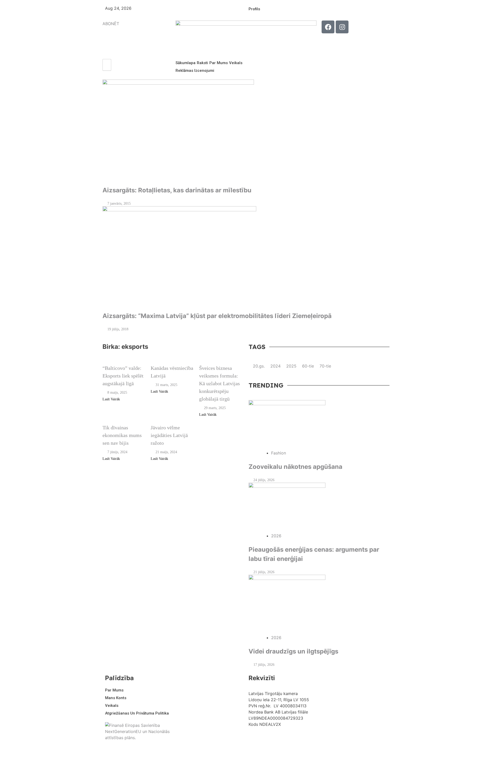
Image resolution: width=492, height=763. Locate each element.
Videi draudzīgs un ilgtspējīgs (293, 651)
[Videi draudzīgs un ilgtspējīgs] (319, 605)
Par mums (218, 63)
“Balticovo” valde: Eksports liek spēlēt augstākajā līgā (123, 375)
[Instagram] (342, 27)
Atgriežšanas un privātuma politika (137, 713)
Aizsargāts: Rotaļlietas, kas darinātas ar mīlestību (176, 190)
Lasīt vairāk (111, 399)
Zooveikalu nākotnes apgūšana (295, 466)
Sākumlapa (186, 63)
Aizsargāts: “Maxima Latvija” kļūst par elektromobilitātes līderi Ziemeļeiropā (217, 316)
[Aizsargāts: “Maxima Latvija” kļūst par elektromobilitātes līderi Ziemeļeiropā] (245, 256)
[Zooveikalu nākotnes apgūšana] (319, 425)
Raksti (202, 63)
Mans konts (115, 698)
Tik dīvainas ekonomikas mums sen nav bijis (122, 435)
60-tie (308, 366)
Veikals (235, 63)
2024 (275, 366)
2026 (276, 535)
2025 (291, 366)
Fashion (278, 452)
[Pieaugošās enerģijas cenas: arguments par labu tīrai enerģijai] (319, 508)
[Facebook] (328, 27)
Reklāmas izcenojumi (195, 70)
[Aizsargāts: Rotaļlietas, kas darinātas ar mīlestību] (245, 130)
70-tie (325, 366)
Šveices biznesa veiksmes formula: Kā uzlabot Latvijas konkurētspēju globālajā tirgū (219, 383)
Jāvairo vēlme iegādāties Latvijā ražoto (169, 435)
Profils (254, 9)
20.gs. (259, 366)
